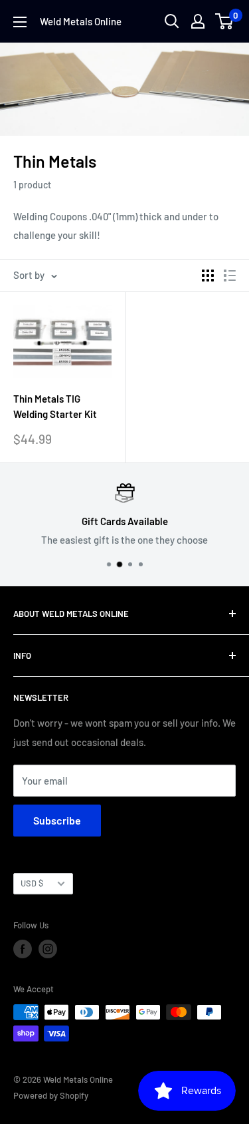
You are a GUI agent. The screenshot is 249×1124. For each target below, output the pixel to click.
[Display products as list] (230, 275)
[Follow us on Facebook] (22, 949)
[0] (224, 21)
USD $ (32, 883)
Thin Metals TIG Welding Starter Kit (55, 406)
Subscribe (57, 820)
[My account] (198, 21)
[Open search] (172, 21)
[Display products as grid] (208, 275)
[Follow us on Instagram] (48, 949)
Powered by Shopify (50, 1095)
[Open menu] (20, 22)
